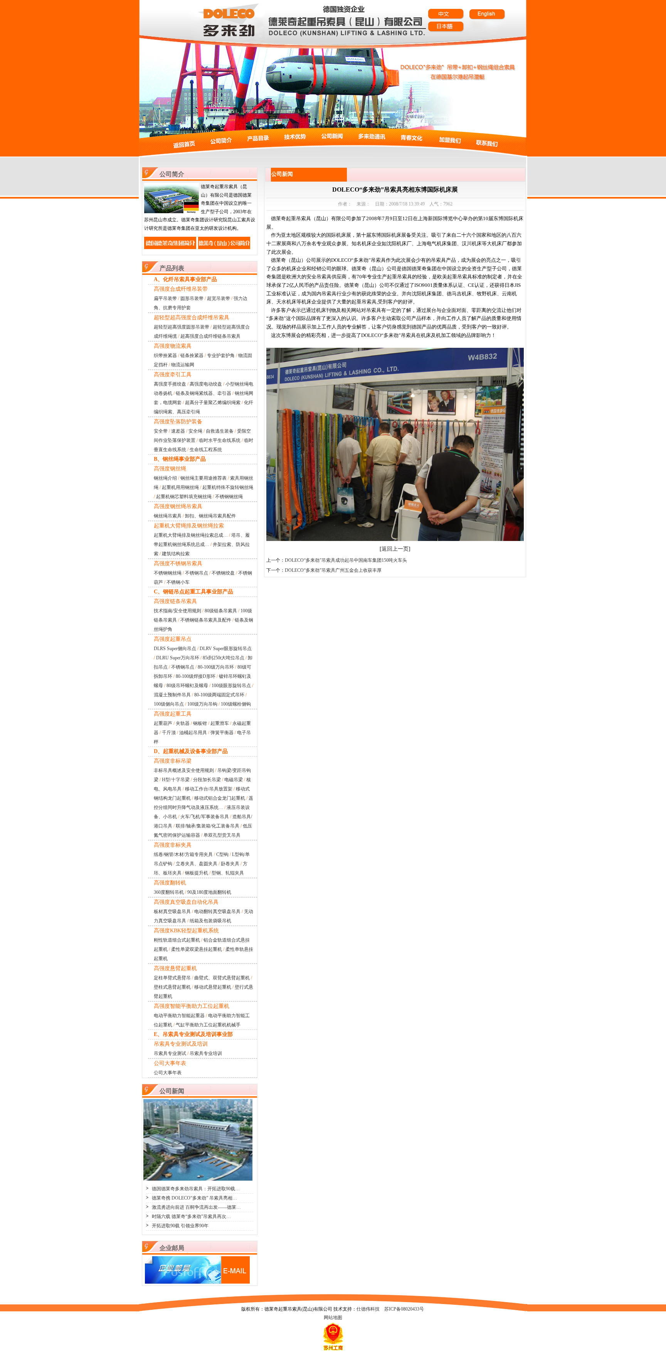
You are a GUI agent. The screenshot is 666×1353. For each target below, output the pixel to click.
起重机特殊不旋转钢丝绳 (227, 487)
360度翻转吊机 (169, 892)
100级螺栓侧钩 (236, 704)
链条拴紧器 (192, 355)
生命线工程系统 (206, 449)
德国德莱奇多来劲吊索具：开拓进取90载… (196, 1188)
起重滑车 (219, 723)
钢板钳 (200, 723)
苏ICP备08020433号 (404, 1309)
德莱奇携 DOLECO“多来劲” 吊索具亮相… (194, 1198)
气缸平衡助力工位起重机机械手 (208, 1025)
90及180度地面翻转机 (209, 892)
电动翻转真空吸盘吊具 (217, 911)
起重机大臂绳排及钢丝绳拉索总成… (191, 535)
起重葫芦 (163, 723)
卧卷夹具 (230, 863)
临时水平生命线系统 (219, 440)
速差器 (178, 431)
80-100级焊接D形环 (195, 676)
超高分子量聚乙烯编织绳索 (212, 402)
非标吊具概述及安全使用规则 (184, 770)
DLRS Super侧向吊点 (175, 648)
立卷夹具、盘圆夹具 (196, 863)
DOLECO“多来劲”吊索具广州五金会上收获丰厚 (333, 570)
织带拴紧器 (165, 355)
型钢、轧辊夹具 (228, 873)
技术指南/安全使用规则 (177, 610)
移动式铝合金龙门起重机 (219, 798)
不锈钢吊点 (196, 573)
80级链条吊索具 (221, 610)
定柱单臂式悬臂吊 (172, 978)
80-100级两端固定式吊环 (219, 695)
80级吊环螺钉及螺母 (187, 685)
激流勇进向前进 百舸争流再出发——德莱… (196, 1207)
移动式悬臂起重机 (212, 987)
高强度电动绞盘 (206, 384)
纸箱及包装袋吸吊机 (210, 920)
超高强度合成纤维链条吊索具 (210, 336)
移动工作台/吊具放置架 (208, 789)
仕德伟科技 (368, 1309)
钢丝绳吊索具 (168, 516)
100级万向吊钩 (202, 704)
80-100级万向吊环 (216, 667)
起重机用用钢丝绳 (180, 487)
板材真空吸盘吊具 (172, 911)
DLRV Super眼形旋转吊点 (226, 648)
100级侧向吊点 (169, 704)
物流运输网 (182, 364)
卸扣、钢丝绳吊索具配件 (210, 516)
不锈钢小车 (178, 582)
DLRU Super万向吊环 (177, 657)
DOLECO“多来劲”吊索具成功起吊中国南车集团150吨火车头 (346, 560)
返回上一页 (395, 549)
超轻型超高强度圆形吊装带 (181, 327)
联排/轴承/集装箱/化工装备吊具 (207, 826)
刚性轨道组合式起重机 (177, 940)
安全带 (161, 431)
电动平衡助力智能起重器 (179, 1015)
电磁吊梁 (233, 779)
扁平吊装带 (165, 298)
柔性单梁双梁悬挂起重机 (196, 949)
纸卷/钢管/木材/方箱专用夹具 (183, 854)
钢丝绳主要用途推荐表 (203, 478)
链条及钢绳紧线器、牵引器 (203, 393)
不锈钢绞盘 (223, 573)
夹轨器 (183, 723)
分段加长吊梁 (207, 779)
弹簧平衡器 (222, 732)
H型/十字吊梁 (176, 779)
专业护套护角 (221, 355)
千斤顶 (169, 732)
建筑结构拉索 (176, 553)
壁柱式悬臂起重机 (172, 987)
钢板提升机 (196, 873)
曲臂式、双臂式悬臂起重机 (222, 978)
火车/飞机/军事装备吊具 (204, 816)
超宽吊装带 (218, 298)
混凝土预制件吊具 (172, 695)
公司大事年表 (168, 1072)
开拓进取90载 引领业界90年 (180, 1225)
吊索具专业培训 (206, 1053)
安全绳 (195, 431)
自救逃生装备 (220, 431)
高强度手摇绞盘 (170, 384)
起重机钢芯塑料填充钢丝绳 (184, 496)
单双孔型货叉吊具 (222, 835)
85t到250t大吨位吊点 (223, 657)
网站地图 (333, 1317)
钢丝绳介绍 (165, 478)
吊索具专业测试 (170, 1053)
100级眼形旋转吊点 (231, 685)
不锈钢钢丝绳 (229, 496)
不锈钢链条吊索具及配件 (205, 620)
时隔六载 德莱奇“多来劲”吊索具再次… (191, 1216)
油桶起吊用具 (193, 732)
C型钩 (222, 854)
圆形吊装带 (192, 298)
